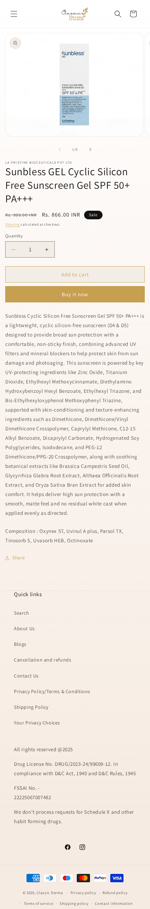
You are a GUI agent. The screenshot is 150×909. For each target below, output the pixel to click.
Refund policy (115, 892)
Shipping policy (74, 903)
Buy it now (75, 294)
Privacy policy (83, 892)
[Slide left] (59, 149)
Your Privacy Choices (37, 723)
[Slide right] (90, 149)
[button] (14, 14)
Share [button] (18, 557)
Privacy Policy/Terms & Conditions (52, 691)
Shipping (12, 224)
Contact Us (26, 676)
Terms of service (38, 903)
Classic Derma (50, 892)
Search (21, 613)
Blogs (20, 644)
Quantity (14, 236)
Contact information (114, 903)
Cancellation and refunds (42, 660)
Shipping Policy (31, 707)
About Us (24, 628)
